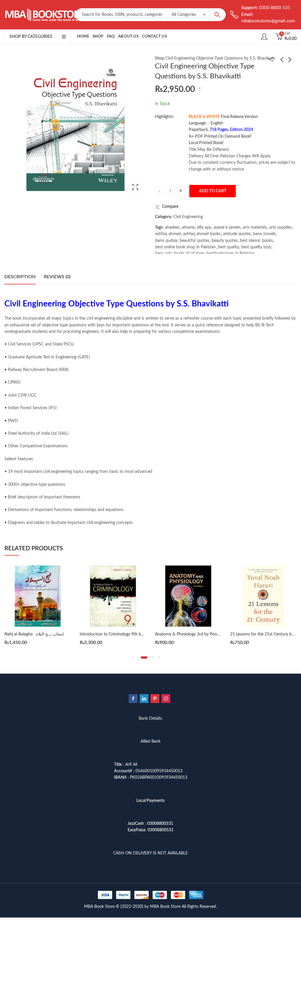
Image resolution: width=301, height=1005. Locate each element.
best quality (228, 247)
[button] (144, 657)
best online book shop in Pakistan (185, 247)
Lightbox (135, 187)
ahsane (188, 227)
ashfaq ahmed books (202, 234)
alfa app (204, 227)
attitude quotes (237, 234)
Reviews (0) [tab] (57, 276)
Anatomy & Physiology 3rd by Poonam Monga (197, 634)
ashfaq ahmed (168, 234)
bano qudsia (166, 241)
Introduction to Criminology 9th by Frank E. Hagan (126, 634)
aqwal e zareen (227, 227)
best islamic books (256, 241)
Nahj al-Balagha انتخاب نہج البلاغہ (34, 634)
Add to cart (212, 191)
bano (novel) (264, 234)
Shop (159, 58)
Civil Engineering (188, 217)
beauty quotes (225, 241)
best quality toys (256, 247)
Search (217, 14)
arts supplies (280, 227)
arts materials (255, 227)
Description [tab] (20, 276)
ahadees (172, 227)
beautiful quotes (194, 241)
